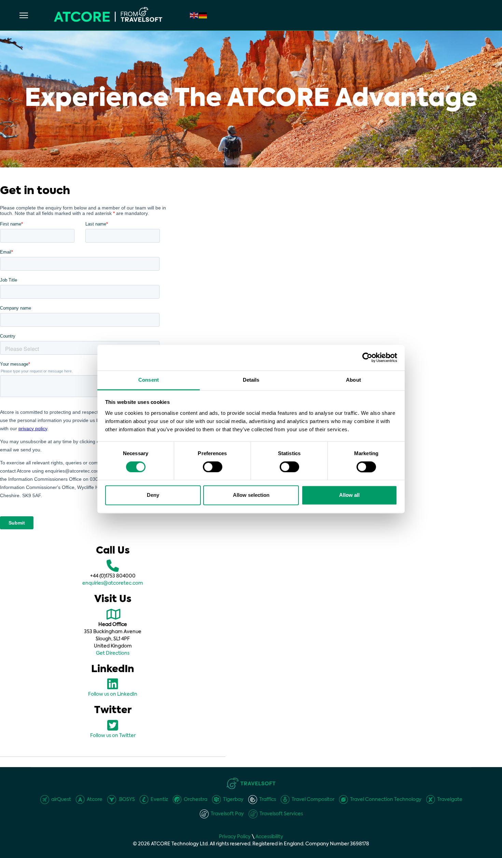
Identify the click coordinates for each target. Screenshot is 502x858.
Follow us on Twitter (113, 735)
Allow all (349, 495)
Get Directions (112, 653)
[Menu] (23, 15)
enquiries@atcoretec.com (112, 583)
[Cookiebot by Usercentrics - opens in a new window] (367, 357)
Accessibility (269, 836)
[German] (203, 15)
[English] (194, 15)
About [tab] (353, 380)
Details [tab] (251, 380)
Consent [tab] (148, 380)
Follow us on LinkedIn (112, 694)
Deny (153, 495)
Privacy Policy (235, 836)
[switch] (212, 466)
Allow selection (251, 495)
